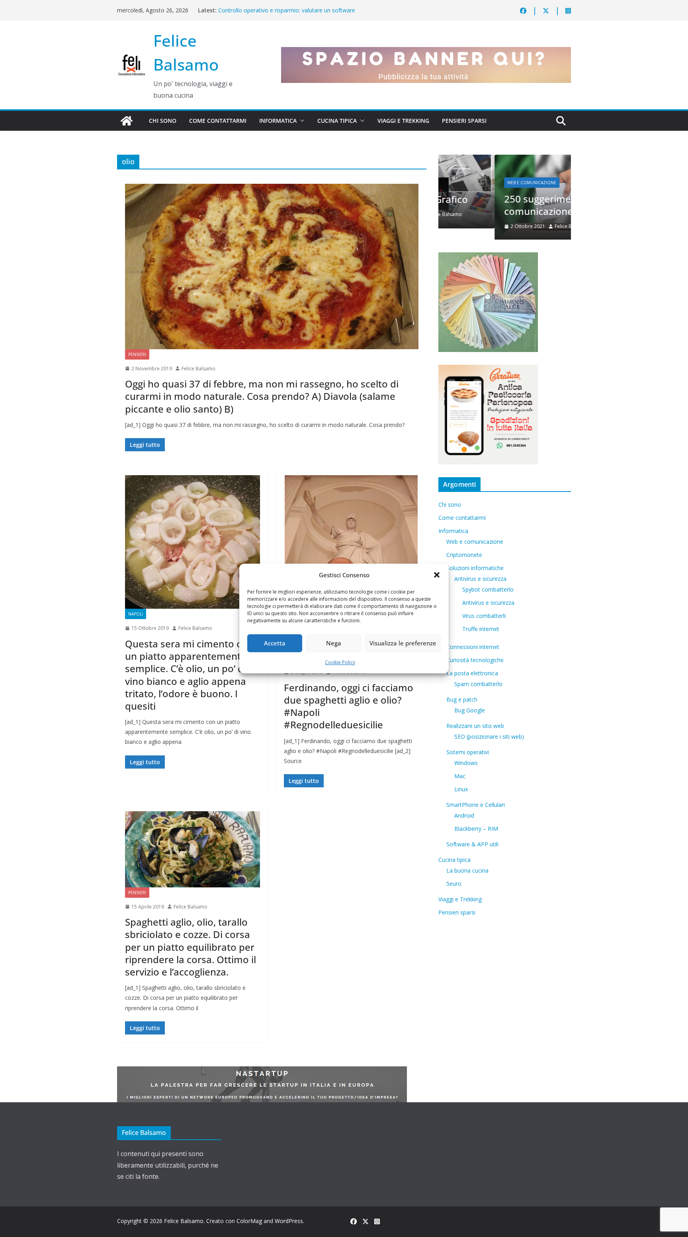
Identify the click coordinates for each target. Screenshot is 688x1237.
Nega (333, 643)
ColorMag (249, 1221)
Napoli (135, 614)
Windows (466, 763)
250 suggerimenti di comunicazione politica (500, 205)
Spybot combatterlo (488, 590)
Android (464, 816)
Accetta (274, 643)
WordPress (289, 1221)
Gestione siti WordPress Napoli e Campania (274, 6)
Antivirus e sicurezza (480, 579)
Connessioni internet (472, 647)
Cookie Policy (340, 662)
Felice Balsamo (198, 368)
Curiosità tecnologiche (475, 661)
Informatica (278, 120)
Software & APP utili (472, 845)
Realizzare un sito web (475, 726)
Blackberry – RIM (476, 829)
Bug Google (469, 711)
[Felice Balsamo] (126, 120)
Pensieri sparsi (464, 120)
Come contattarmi (217, 120)
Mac (459, 777)
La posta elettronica (472, 674)
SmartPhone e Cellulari (475, 805)
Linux (461, 790)
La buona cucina (467, 871)
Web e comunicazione (475, 182)
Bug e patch (461, 700)
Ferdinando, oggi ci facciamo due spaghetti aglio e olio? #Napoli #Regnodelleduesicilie (348, 706)
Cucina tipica (337, 120)
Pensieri (137, 354)
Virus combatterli (484, 616)
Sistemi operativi (467, 753)
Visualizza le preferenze (402, 643)
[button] (437, 575)
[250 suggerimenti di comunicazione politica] (504, 159)
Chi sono (162, 120)
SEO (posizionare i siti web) (489, 737)
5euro (453, 884)
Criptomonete (464, 555)
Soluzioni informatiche (475, 568)
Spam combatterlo (478, 684)
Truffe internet (480, 629)
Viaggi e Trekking (403, 120)
